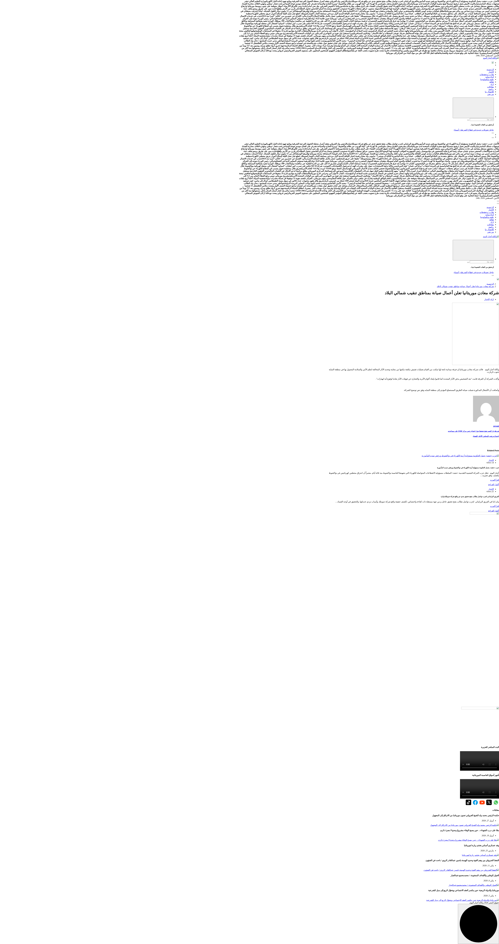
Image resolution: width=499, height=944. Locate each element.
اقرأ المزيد (494, 480)
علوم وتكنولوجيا (487, 79)
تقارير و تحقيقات (487, 74)
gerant (496, 426)
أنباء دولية (489, 77)
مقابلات (490, 87)
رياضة (491, 89)
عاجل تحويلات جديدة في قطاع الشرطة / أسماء (474, 130)
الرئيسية (490, 69)
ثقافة (491, 82)
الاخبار (491, 72)
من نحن (490, 94)
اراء (492, 84)
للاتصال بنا (489, 92)
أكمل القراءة (493, 484)
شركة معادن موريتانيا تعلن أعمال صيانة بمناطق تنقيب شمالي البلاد (465, 286)
